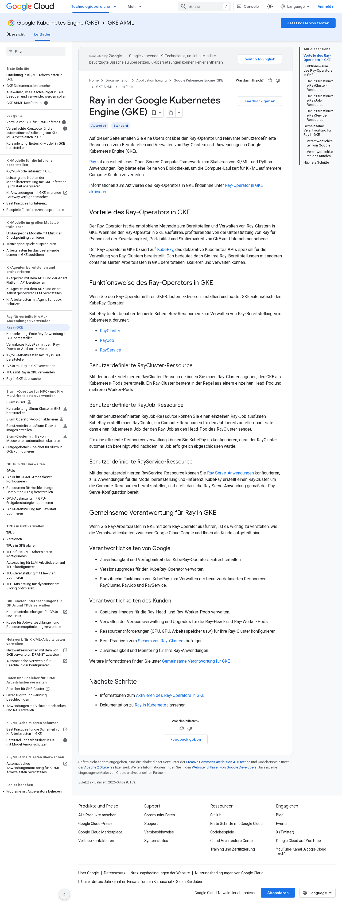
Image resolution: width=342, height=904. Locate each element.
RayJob (107, 340)
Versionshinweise (159, 832)
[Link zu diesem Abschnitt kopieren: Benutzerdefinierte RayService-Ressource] (198, 462)
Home (94, 80)
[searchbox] (35, 51)
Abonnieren (278, 892)
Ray (92, 161)
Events (281, 823)
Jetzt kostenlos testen (308, 23)
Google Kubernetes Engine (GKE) (58, 23)
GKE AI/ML (121, 23)
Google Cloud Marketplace (100, 832)
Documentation (117, 80)
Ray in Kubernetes (152, 705)
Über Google (88, 873)
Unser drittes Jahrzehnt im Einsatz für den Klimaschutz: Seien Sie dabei (141, 881)
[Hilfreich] (270, 80)
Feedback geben (260, 101)
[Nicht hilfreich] (278, 80)
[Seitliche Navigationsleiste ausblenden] (64, 894)
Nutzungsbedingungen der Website (160, 873)
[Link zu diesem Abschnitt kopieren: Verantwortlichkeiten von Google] (175, 549)
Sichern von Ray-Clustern (161, 640)
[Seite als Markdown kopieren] (171, 112)
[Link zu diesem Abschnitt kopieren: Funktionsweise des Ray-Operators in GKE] (218, 283)
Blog (279, 815)
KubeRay (165, 249)
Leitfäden (42, 34)
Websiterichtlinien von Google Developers (224, 767)
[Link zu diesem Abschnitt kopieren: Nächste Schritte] (142, 682)
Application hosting (151, 80)
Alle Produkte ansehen (97, 815)
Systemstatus (156, 841)
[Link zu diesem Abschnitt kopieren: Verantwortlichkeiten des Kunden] (176, 601)
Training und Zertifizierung (232, 849)
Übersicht (15, 34)
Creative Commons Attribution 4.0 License (218, 762)
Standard (121, 125)
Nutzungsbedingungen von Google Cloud (229, 873)
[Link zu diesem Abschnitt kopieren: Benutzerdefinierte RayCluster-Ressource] (198, 366)
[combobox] (204, 6)
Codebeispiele (222, 832)
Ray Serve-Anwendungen (230, 473)
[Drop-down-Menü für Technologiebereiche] (116, 6)
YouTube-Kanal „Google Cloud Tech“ (301, 851)
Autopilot (98, 125)
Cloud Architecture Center (232, 841)
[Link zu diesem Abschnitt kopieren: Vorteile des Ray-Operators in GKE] (195, 213)
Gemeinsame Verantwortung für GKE (196, 661)
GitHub (215, 815)
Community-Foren (159, 815)
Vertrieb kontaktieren (96, 841)
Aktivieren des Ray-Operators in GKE (170, 695)
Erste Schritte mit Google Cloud (236, 823)
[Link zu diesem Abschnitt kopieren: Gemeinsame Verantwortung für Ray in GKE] (221, 513)
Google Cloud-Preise (95, 823)
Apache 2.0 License (99, 767)
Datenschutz (115, 873)
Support (151, 823)
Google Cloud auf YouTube (298, 841)
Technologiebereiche (90, 6)
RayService (110, 350)
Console (251, 6)
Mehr (132, 6)
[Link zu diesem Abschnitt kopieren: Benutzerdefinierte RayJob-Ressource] (189, 405)
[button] (35, 86)
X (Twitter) (285, 832)
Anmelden (327, 6)
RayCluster (110, 330)
